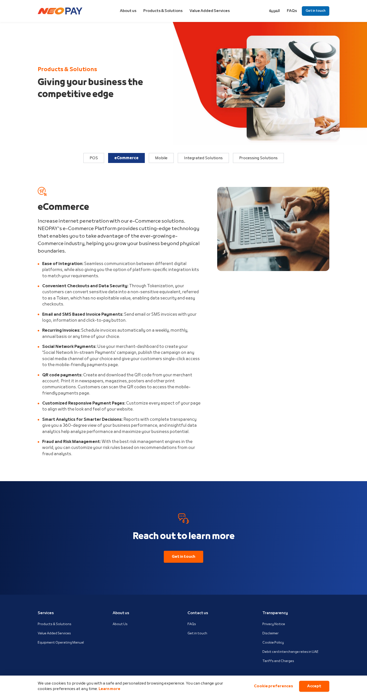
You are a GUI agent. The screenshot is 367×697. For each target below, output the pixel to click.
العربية (274, 10)
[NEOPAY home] (60, 10)
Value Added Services (209, 10)
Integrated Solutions (203, 158)
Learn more (109, 689)
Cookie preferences (273, 686)
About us (128, 10)
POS (94, 158)
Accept (314, 686)
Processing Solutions (258, 158)
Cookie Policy (273, 643)
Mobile (161, 158)
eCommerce (126, 158)
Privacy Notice (273, 624)
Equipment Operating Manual (61, 643)
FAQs (292, 10)
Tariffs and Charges (278, 661)
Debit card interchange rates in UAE (290, 652)
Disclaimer (270, 633)
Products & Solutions (163, 10)
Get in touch (316, 11)
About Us (120, 624)
